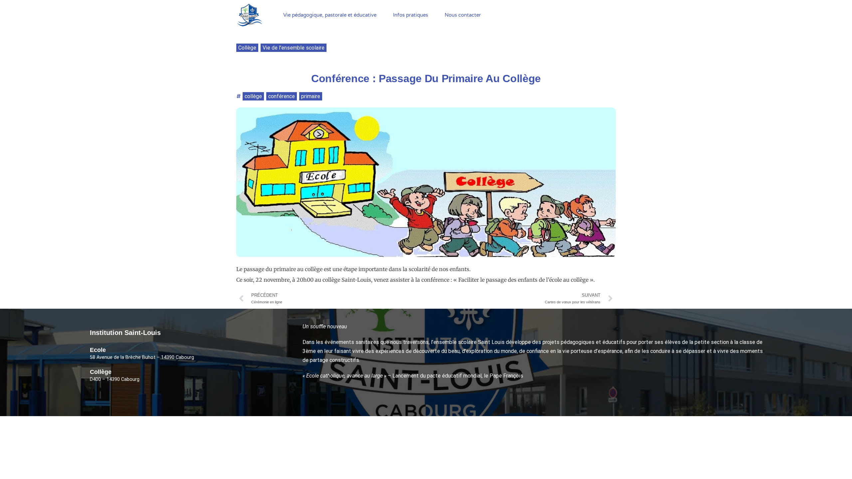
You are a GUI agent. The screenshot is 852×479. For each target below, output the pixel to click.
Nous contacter (463, 15)
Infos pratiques (410, 15)
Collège (247, 48)
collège (253, 96)
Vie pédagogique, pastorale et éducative (329, 15)
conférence (281, 96)
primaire (310, 96)
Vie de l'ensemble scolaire (293, 48)
